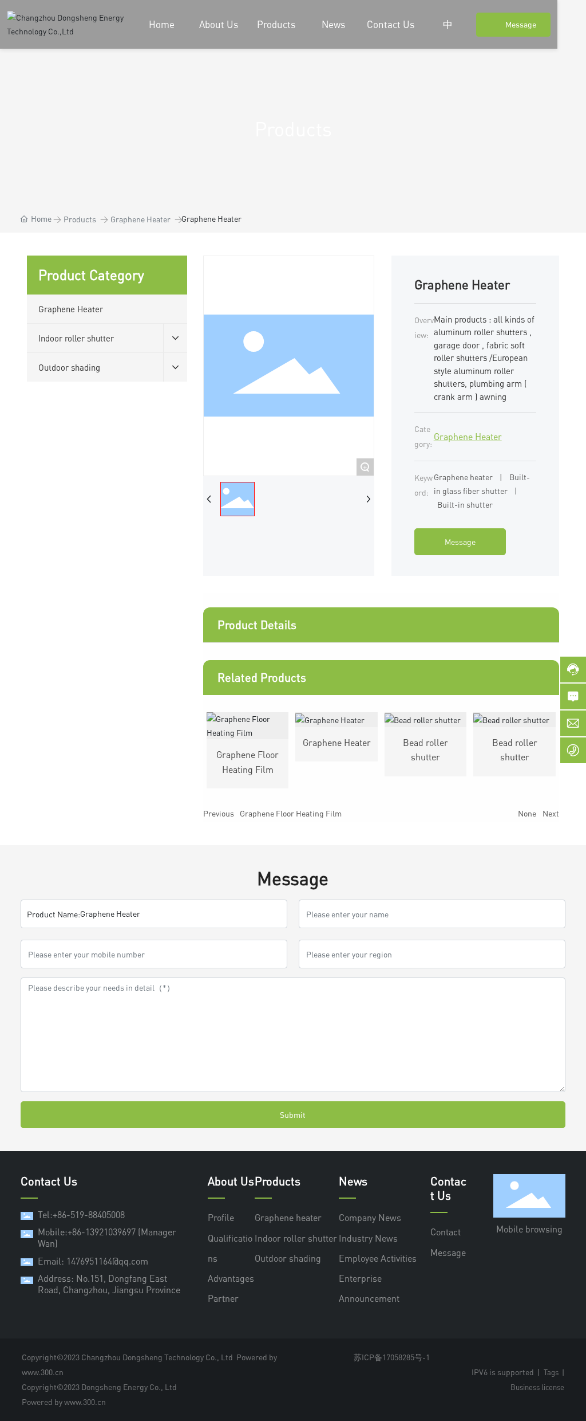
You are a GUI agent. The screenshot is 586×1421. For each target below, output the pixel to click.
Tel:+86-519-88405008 (81, 1214)
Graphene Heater (140, 219)
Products (80, 219)
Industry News (368, 1238)
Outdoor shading (288, 1258)
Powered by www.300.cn (64, 1402)
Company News (370, 1217)
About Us (231, 1181)
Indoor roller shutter (296, 1238)
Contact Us (448, 1188)
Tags (551, 1372)
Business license (537, 1387)
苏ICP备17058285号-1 (392, 1357)
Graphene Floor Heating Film (291, 813)
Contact (445, 1232)
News (353, 1181)
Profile (221, 1217)
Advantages (231, 1278)
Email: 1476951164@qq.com (93, 1261)
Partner (223, 1298)
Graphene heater (288, 1217)
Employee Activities (378, 1258)
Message (448, 1252)
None (527, 813)
